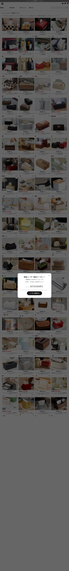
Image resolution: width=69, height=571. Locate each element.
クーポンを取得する (34, 293)
